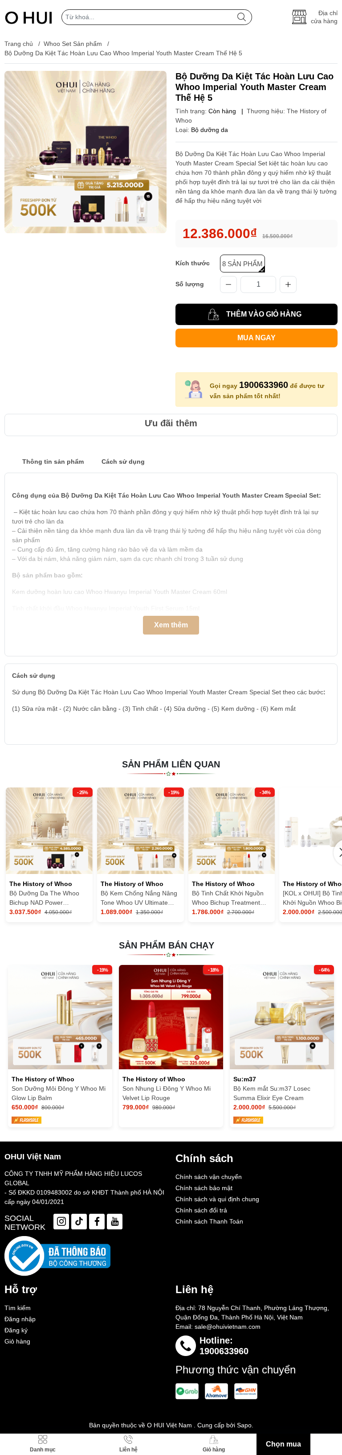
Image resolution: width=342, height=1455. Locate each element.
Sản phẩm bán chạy (166, 945)
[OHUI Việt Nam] (28, 17)
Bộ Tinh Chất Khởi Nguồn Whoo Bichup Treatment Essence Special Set (228, 898)
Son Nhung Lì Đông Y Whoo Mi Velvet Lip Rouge (166, 1093)
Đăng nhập (20, 1319)
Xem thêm (171, 625)
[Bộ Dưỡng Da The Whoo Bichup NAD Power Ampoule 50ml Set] (49, 830)
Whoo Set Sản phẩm (73, 43)
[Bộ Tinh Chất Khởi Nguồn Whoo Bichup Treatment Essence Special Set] (231, 830)
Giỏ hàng (17, 1341)
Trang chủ (18, 43)
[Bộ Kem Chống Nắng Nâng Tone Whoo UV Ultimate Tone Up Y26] (140, 830)
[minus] (228, 284)
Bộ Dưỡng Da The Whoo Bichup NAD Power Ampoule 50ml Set (44, 898)
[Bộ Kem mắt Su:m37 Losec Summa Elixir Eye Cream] (282, 1017)
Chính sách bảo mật (203, 1187)
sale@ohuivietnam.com (228, 1326)
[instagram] (61, 1221)
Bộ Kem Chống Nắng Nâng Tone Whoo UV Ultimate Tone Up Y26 (139, 898)
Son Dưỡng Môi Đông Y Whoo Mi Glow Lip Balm (59, 1093)
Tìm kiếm (17, 1307)
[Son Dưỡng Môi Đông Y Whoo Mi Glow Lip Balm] (60, 1017)
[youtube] (114, 1221)
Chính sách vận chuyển (208, 1176)
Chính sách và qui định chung (217, 1199)
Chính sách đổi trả (201, 1210)
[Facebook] (97, 1221)
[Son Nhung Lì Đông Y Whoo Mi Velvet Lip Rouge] (171, 1017)
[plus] (288, 284)
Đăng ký (16, 1330)
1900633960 (263, 385)
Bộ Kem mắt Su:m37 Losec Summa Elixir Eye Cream (271, 1093)
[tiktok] (79, 1221)
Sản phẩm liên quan (171, 764)
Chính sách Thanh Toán (209, 1221)
